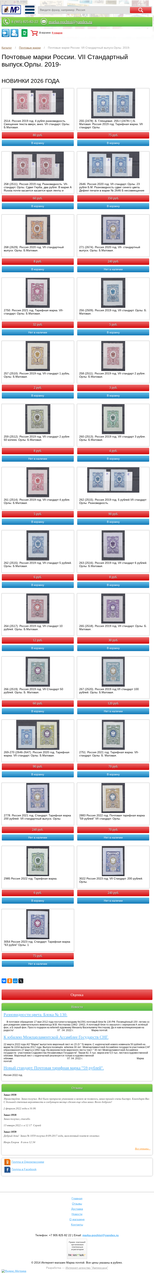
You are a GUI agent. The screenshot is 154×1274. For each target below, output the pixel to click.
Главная (77, 1198)
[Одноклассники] (9, 980)
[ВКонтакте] (4, 980)
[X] (20, 980)
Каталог (7, 47)
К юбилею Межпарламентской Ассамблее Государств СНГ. (56, 1037)
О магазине (77, 1219)
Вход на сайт (6, 33)
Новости (77, 1214)
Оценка (77, 994)
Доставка (77, 1208)
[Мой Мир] (15, 980)
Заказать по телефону (24, 33)
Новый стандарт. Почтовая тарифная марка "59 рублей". (54, 1067)
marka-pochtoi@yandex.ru (70, 22)
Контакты (77, 1224)
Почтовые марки (30, 47)
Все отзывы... (142, 1148)
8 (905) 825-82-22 (24, 22)
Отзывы (77, 1203)
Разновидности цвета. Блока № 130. (35, 1014)
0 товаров (57, 32)
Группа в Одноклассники (28, 1161)
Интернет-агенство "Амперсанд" (87, 1267)
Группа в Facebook (24, 1169)
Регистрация (14, 33)
